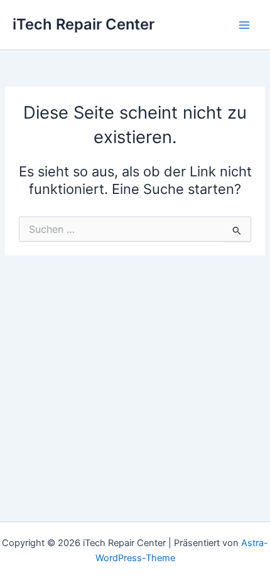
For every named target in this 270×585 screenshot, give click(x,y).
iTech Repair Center (83, 24)
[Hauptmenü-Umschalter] (244, 25)
